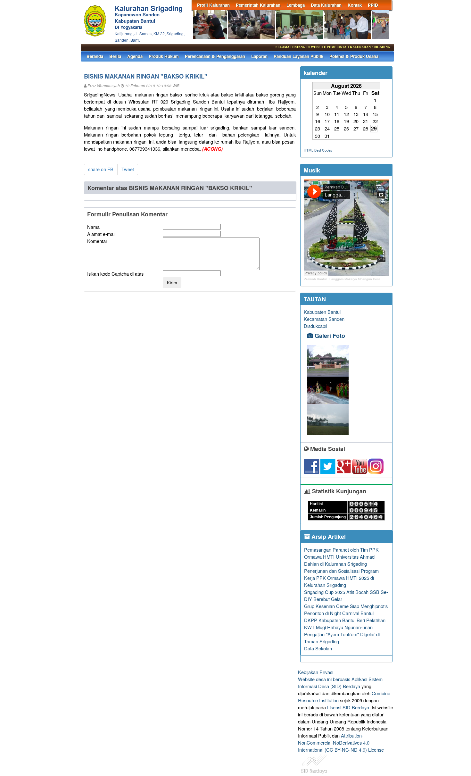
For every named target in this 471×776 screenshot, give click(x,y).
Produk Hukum (164, 56)
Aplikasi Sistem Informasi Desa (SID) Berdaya (340, 682)
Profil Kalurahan (213, 5)
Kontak (355, 5)
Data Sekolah (318, 648)
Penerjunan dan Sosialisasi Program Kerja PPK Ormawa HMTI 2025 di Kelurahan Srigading (341, 577)
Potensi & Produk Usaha (353, 56)
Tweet (127, 169)
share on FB (100, 169)
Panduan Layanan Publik (298, 56)
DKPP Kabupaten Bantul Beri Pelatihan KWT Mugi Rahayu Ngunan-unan (344, 623)
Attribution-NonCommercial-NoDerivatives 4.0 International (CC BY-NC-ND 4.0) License (341, 742)
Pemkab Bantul (315, 279)
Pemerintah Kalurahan (258, 5)
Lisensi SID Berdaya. (348, 707)
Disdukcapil (315, 325)
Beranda (95, 56)
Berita (115, 56)
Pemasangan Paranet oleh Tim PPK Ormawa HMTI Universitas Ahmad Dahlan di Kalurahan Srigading (341, 556)
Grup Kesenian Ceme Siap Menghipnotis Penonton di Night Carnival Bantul (346, 609)
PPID (373, 5)
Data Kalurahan (326, 5)
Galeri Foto (329, 335)
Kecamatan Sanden (324, 318)
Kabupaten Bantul (322, 311)
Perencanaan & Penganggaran (215, 56)
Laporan (259, 56)
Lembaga (295, 5)
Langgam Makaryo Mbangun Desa (355, 279)
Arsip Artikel (328, 536)
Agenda (135, 56)
